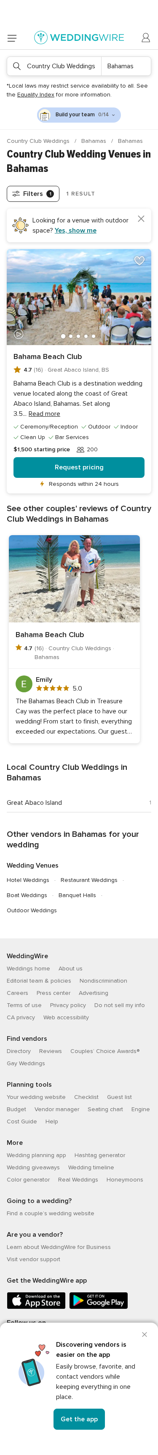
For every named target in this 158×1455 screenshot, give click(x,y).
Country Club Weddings (39, 141)
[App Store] (36, 1307)
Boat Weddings (27, 895)
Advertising (93, 993)
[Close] (144, 1334)
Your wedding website (36, 1097)
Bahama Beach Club (47, 356)
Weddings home (28, 968)
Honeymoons (125, 1179)
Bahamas (94, 141)
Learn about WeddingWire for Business (59, 1247)
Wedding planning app (36, 1155)
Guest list (119, 1097)
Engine (140, 1109)
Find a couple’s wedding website (50, 1213)
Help (52, 1121)
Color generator (28, 1179)
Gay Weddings (26, 1063)
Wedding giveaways (33, 1167)
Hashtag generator (100, 1155)
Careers (17, 993)
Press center (53, 993)
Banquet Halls (77, 895)
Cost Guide (22, 1121)
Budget (16, 1109)
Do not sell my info (119, 1005)
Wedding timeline (91, 1167)
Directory (19, 1051)
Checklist (86, 1097)
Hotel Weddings (28, 880)
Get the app (79, 1419)
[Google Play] (98, 1307)
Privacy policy (68, 1005)
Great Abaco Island (34, 803)
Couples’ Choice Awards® (104, 1051)
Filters (37, 194)
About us (71, 968)
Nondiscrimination (103, 980)
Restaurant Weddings (89, 880)
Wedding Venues (33, 865)
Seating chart (105, 1109)
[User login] (146, 38)
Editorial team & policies (39, 980)
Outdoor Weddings (32, 910)
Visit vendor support (33, 1259)
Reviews (50, 1051)
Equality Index (35, 94)
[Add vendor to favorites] (139, 260)
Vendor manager (57, 1109)
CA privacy (21, 1017)
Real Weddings (78, 1179)
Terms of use (24, 1005)
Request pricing (79, 467)
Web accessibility (66, 1017)
